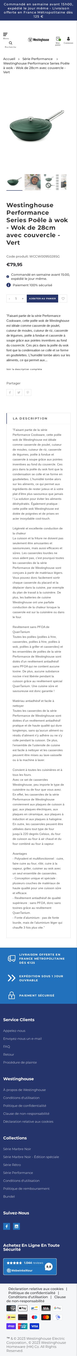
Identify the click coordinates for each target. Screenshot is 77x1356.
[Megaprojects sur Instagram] (16, 1226)
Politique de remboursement (26, 1189)
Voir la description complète (24, 369)
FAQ (6, 1046)
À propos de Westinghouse (24, 1090)
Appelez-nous (14, 1031)
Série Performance (37, 59)
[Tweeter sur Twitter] (18, 392)
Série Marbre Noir (17, 1149)
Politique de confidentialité (24, 1106)
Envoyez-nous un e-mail (22, 1039)
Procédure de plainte (20, 1062)
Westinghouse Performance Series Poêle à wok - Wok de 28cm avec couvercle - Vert (36, 67)
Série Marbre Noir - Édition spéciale (31, 1157)
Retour (8, 1054)
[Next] (60, 127)
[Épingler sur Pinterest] (27, 392)
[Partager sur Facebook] (9, 392)
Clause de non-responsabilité (26, 1114)
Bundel (9, 1196)
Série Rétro (12, 1165)
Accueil (9, 59)
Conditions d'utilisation (21, 1098)
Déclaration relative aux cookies (28, 1121)
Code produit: (17, 256)
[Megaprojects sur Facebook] (6, 1226)
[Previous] (12, 127)
